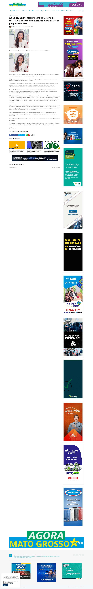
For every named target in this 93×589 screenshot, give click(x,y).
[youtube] (80, 555)
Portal (18, 10)
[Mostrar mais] (34, 135)
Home (69, 587)
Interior (37, 10)
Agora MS (12, 10)
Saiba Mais (11, 583)
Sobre (73, 587)
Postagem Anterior (13, 167)
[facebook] (74, 555)
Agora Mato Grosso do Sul (22, 587)
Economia (47, 10)
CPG (33, 10)
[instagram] (83, 555)
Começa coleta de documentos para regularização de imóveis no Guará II (16, 151)
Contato (77, 587)
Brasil (53, 10)
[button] (80, 10)
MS (29, 10)
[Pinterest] (29, 135)
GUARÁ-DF (17, 131)
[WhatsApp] (27, 135)
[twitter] (77, 555)
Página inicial (11, 15)
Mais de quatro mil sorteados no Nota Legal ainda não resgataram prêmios (52, 151)
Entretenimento (70, 10)
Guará (16, 15)
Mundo (57, 10)
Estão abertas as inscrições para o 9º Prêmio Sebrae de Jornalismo (34, 151)
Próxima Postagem (56, 167)
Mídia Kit (82, 587)
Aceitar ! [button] (5, 585)
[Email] (32, 135)
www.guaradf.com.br (24, 131)
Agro (42, 10)
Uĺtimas (24, 10)
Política (63, 10)
